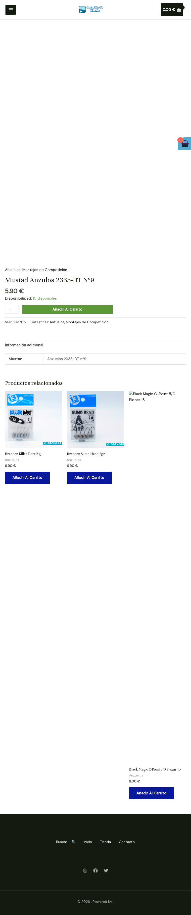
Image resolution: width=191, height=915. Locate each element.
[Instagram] (85, 870)
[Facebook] (95, 870)
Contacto (127, 842)
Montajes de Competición (44, 269)
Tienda (105, 842)
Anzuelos (13, 269)
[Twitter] (106, 870)
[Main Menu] (10, 10)
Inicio (88, 842)
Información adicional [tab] (24, 345)
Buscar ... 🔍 (66, 842)
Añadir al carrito (67, 309)
